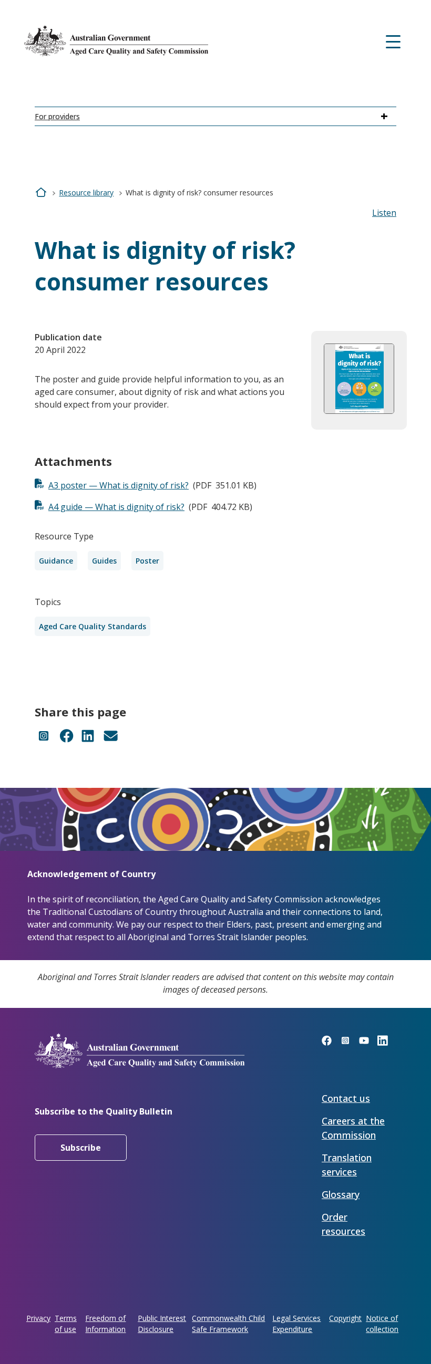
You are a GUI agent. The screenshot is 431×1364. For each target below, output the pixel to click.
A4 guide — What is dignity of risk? (116, 507)
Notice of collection (382, 1323)
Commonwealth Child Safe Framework (228, 1323)
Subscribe (80, 1147)
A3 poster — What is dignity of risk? (118, 485)
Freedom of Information (105, 1323)
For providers (57, 116)
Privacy (38, 1318)
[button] (384, 213)
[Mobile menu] (393, 40)
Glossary (341, 1194)
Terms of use (66, 1323)
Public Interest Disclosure (162, 1323)
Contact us (346, 1098)
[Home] (116, 40)
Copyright (345, 1318)
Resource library (86, 192)
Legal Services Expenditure (296, 1323)
